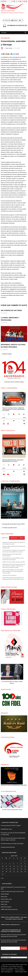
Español (4, 354)
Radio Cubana (9, 48)
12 (10, 866)
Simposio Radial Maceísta (8, 847)
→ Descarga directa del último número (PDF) (13, 524)
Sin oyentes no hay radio (11, 310)
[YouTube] (14, 1)
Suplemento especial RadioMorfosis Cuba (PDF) (14, 785)
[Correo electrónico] (26, 1)
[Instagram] (18, 1)
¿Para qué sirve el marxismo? (9, 575)
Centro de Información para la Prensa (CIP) (12, 891)
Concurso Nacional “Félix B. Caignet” (11, 825)
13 (14, 866)
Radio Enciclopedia (6, 907)
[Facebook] (12, 1)
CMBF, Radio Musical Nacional (9, 909)
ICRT (25, 971)
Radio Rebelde (5, 894)
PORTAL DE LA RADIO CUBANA (8, 10)
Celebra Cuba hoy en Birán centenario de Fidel (13, 562)
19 (10, 869)
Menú (4, 32)
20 (14, 869)
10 (2, 866)
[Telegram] (24, 1)
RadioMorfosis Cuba (6, 829)
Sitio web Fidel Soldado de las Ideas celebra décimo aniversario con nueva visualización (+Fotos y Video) (12, 571)
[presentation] (5, 538)
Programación (5, 38)
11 (6, 866)
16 (25, 866)
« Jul (2, 878)
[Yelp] (22, 1)
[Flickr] (20, 1)
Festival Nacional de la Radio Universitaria (12, 843)
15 (21, 866)
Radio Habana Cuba (6, 899)
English (10, 354)
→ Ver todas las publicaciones (9, 527)
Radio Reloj (4, 896)
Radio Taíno (4, 904)
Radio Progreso (5, 901)
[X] (16, 1)
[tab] (5, 538)
